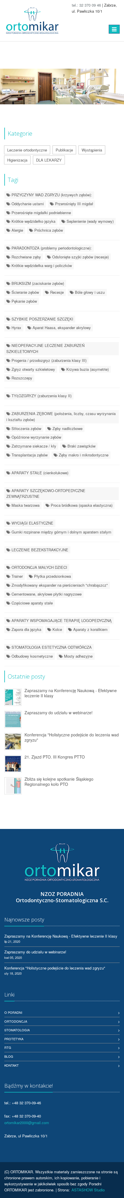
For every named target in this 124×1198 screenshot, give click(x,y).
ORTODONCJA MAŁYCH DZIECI (38, 567)
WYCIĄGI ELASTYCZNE (31, 523)
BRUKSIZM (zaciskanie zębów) (37, 283)
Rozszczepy (21, 378)
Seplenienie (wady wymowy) (89, 221)
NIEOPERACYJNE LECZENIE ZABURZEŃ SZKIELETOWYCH (45, 348)
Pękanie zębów (23, 301)
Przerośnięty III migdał (73, 203)
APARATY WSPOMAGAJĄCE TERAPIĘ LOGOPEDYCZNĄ (61, 620)
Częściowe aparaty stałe (31, 603)
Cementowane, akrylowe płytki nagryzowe (46, 594)
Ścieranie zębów (24, 292)
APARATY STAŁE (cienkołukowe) (39, 472)
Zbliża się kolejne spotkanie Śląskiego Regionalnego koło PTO (59, 781)
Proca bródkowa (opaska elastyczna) (81, 505)
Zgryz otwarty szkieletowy (32, 369)
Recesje (56, 292)
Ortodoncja (15, 1021)
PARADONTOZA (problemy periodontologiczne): (51, 248)
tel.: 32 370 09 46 (86, 5)
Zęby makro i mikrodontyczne (83, 455)
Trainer (16, 576)
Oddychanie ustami (27, 203)
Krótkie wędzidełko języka (32, 221)
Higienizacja (17, 160)
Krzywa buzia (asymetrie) (87, 369)
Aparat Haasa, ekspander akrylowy (61, 327)
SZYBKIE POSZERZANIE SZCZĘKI (41, 319)
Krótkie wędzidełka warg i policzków (41, 265)
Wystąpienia (92, 150)
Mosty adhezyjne (78, 656)
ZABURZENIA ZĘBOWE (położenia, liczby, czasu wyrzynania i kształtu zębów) (61, 416)
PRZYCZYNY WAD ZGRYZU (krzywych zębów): (51, 194)
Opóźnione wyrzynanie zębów (35, 437)
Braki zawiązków (80, 446)
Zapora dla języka (25, 629)
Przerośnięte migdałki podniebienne (40, 212)
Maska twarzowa (25, 505)
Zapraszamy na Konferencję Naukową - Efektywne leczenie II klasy (71, 693)
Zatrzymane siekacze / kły (33, 446)
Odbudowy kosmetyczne (31, 656)
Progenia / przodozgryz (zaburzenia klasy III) (48, 360)
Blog (8, 1056)
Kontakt (11, 1065)
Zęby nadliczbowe (66, 428)
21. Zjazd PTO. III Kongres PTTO (55, 757)
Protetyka (13, 1038)
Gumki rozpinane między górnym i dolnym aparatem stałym (60, 532)
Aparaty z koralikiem (90, 629)
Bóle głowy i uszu (89, 292)
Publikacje (64, 150)
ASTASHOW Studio (88, 1190)
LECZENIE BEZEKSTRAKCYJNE (39, 549)
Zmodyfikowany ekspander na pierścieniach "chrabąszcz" (59, 585)
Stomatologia (17, 1030)
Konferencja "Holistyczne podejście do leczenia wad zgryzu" (72, 737)
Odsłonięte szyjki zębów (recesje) (80, 257)
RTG (7, 1047)
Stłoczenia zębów (25, 428)
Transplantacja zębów (29, 455)
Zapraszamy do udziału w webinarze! (59, 712)
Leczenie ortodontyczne (27, 150)
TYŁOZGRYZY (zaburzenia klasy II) (41, 395)
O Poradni (13, 1012)
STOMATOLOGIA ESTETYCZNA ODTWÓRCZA (51, 647)
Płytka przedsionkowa (52, 576)
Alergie (16, 230)
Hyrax (15, 327)
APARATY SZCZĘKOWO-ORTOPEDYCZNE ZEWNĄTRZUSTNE (45, 493)
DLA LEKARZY (49, 160)
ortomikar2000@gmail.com (26, 1122)
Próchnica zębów (48, 230)
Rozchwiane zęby (25, 257)
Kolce (56, 629)
